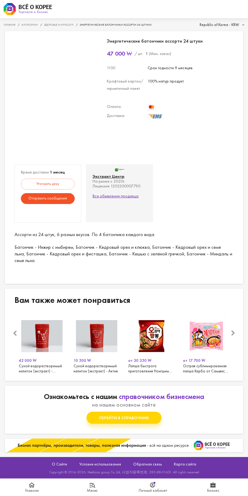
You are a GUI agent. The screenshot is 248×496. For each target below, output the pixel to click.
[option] (42, 343)
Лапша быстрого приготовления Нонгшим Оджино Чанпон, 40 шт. (151, 343)
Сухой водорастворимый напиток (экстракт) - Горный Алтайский (42, 343)
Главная (32, 490)
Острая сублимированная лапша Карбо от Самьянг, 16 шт (206, 343)
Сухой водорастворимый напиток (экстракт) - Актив (96, 343)
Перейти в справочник (124, 417)
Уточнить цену (47, 183)
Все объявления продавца (116, 196)
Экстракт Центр (108, 176)
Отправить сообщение (47, 198)
